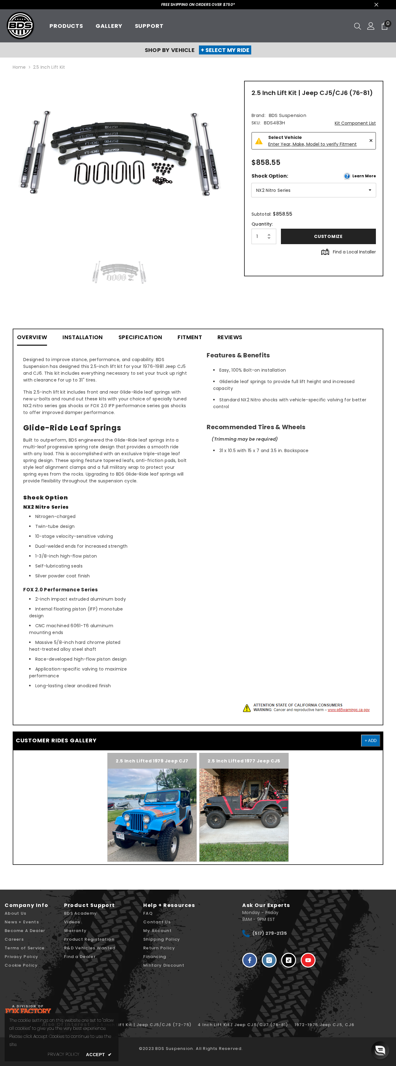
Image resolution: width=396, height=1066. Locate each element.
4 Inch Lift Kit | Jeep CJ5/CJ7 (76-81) (243, 1025)
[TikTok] (288, 960)
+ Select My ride (225, 50)
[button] (380, 1050)
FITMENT (190, 337)
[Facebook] (249, 960)
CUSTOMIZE (328, 236)
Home (19, 67)
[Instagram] (269, 960)
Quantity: (262, 224)
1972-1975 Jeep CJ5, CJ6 (325, 1025)
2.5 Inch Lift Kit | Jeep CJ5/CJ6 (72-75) (144, 1025)
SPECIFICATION (140, 337)
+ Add (371, 740)
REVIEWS (230, 337)
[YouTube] (308, 960)
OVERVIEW (32, 337)
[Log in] (371, 26)
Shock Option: (314, 175)
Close (376, 4)
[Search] (357, 26)
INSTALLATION (82, 337)
